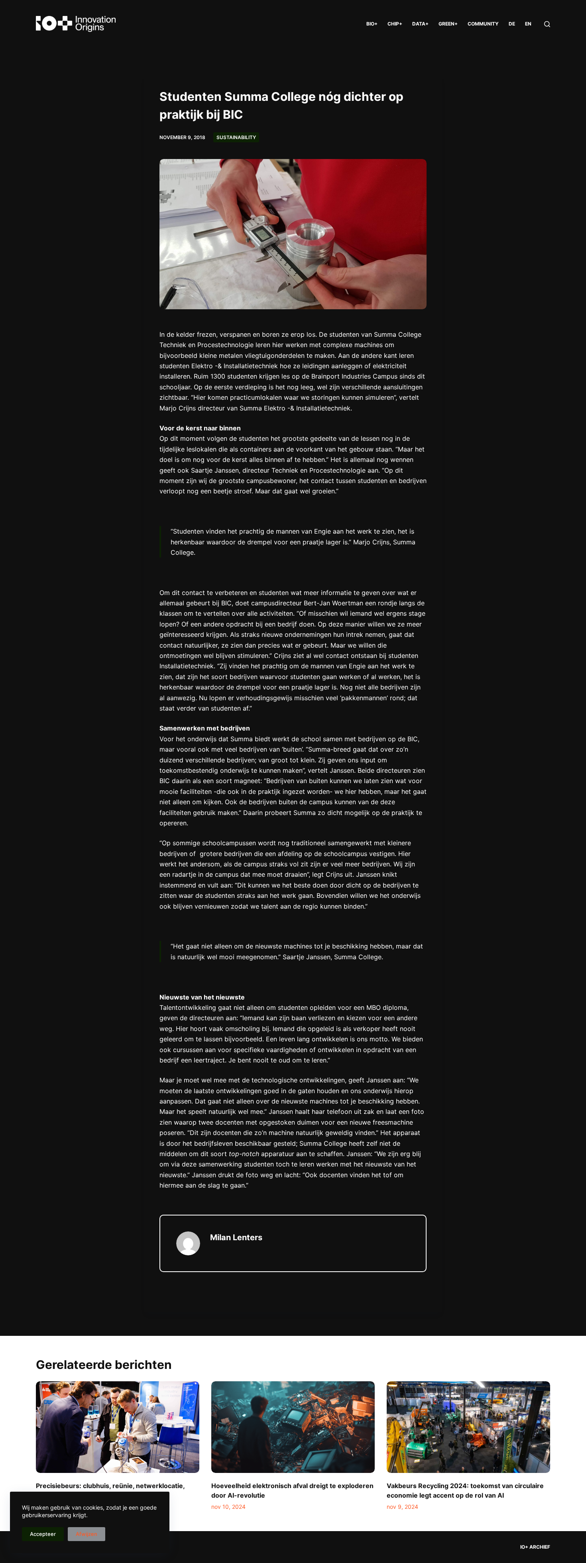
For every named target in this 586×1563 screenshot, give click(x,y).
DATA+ (420, 24)
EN (528, 24)
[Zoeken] (547, 24)
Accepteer (43, 1534)
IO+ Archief (535, 1547)
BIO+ (372, 24)
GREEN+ (448, 24)
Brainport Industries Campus (354, 376)
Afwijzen (86, 1534)
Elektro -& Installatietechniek (233, 366)
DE (512, 24)
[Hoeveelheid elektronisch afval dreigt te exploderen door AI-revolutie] (293, 1427)
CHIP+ (394, 24)
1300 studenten (233, 376)
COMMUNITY (483, 24)
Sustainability (236, 137)
